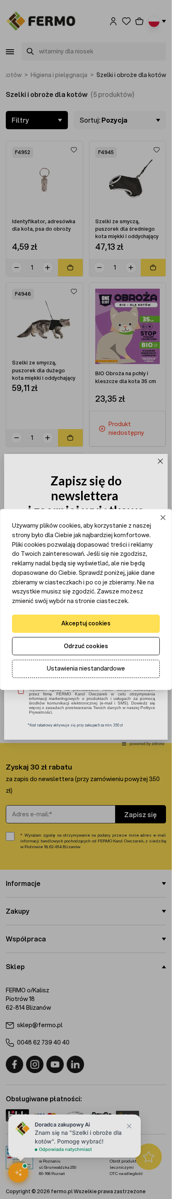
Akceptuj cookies (86, 623)
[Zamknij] (163, 518)
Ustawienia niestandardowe (86, 668)
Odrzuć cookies (86, 646)
